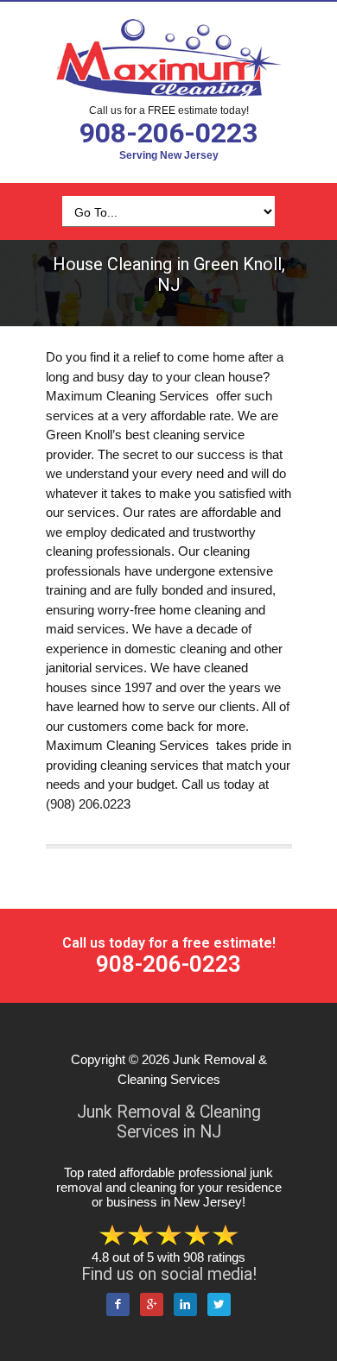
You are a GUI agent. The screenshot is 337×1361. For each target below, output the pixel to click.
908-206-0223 (168, 133)
